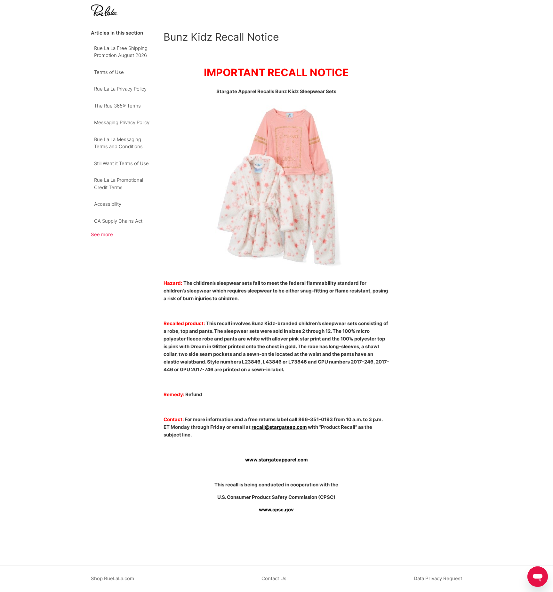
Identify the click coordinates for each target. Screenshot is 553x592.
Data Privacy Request (438, 578)
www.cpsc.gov (276, 510)
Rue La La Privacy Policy (120, 89)
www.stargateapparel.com (276, 460)
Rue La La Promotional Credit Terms (118, 183)
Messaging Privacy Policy (121, 122)
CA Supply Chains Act (118, 221)
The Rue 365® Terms (117, 106)
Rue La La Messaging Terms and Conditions (118, 143)
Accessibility (107, 204)
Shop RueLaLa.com (112, 578)
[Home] (104, 15)
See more (102, 234)
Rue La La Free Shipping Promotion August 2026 (121, 52)
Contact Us (273, 578)
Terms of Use (109, 72)
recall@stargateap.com (279, 427)
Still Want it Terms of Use (121, 163)
